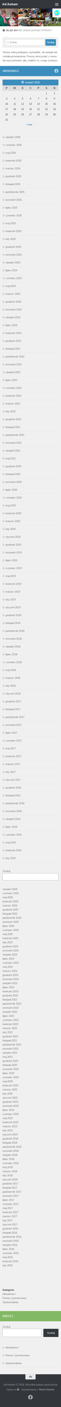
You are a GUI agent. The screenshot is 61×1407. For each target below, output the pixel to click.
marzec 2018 (13, 677)
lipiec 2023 (11, 325)
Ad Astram (10, 4)
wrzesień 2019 (14, 552)
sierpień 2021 (13, 450)
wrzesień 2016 (14, 811)
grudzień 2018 (13, 615)
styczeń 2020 (13, 536)
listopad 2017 (13, 709)
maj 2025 (11, 223)
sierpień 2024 (13, 262)
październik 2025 (15, 191)
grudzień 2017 (13, 701)
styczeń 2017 (13, 779)
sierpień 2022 (13, 372)
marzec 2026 (13, 168)
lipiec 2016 (11, 826)
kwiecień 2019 (13, 583)
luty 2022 (11, 411)
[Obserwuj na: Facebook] (56, 71)
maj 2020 (11, 505)
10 (6, 103)
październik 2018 (15, 630)
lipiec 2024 (11, 270)
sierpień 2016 (13, 818)
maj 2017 (11, 748)
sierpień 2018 (13, 646)
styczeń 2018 (13, 693)
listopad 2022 (13, 348)
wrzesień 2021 (14, 442)
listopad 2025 (13, 184)
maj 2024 (11, 286)
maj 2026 (11, 152)
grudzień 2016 (13, 787)
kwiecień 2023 (13, 333)
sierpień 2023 (13, 317)
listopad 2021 (13, 427)
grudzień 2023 (13, 301)
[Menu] (57, 4)
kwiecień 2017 (13, 756)
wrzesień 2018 (14, 638)
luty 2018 (11, 685)
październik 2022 (15, 356)
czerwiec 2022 (14, 387)
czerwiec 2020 (14, 497)
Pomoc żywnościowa (14, 1298)
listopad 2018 (13, 623)
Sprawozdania (10, 1302)
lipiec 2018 (11, 654)
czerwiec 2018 (14, 662)
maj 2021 (11, 458)
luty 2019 (11, 599)
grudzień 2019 (13, 544)
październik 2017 (15, 717)
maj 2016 (11, 842)
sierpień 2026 (13, 137)
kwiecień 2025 (13, 231)
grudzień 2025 (13, 176)
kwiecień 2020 (13, 513)
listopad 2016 (13, 795)
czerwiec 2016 (14, 834)
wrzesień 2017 (14, 724)
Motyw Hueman (46, 1389)
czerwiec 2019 (14, 568)
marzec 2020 (13, 521)
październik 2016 (15, 803)
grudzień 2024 (13, 246)
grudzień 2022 (13, 340)
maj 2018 (11, 670)
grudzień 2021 (13, 419)
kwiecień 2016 (13, 850)
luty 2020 (11, 528)
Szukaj (6, 871)
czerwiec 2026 (14, 144)
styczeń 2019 (13, 607)
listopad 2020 (13, 474)
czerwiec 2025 (14, 215)
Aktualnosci (9, 1294)
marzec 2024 (13, 293)
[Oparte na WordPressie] (18, 1389)
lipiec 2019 (11, 560)
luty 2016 (11, 858)
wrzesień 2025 (14, 199)
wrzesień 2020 (14, 481)
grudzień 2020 (13, 466)
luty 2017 (11, 771)
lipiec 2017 (11, 732)
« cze (29, 124)
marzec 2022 (13, 403)
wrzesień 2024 (14, 254)
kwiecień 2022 (13, 395)
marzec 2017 (13, 764)
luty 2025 (11, 239)
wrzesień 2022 (14, 364)
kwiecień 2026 (13, 160)
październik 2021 (15, 434)
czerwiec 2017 (14, 740)
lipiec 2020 (11, 489)
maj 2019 (11, 576)
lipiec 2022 (11, 380)
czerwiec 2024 (14, 278)
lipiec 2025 (11, 207)
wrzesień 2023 (14, 309)
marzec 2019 (13, 591)
